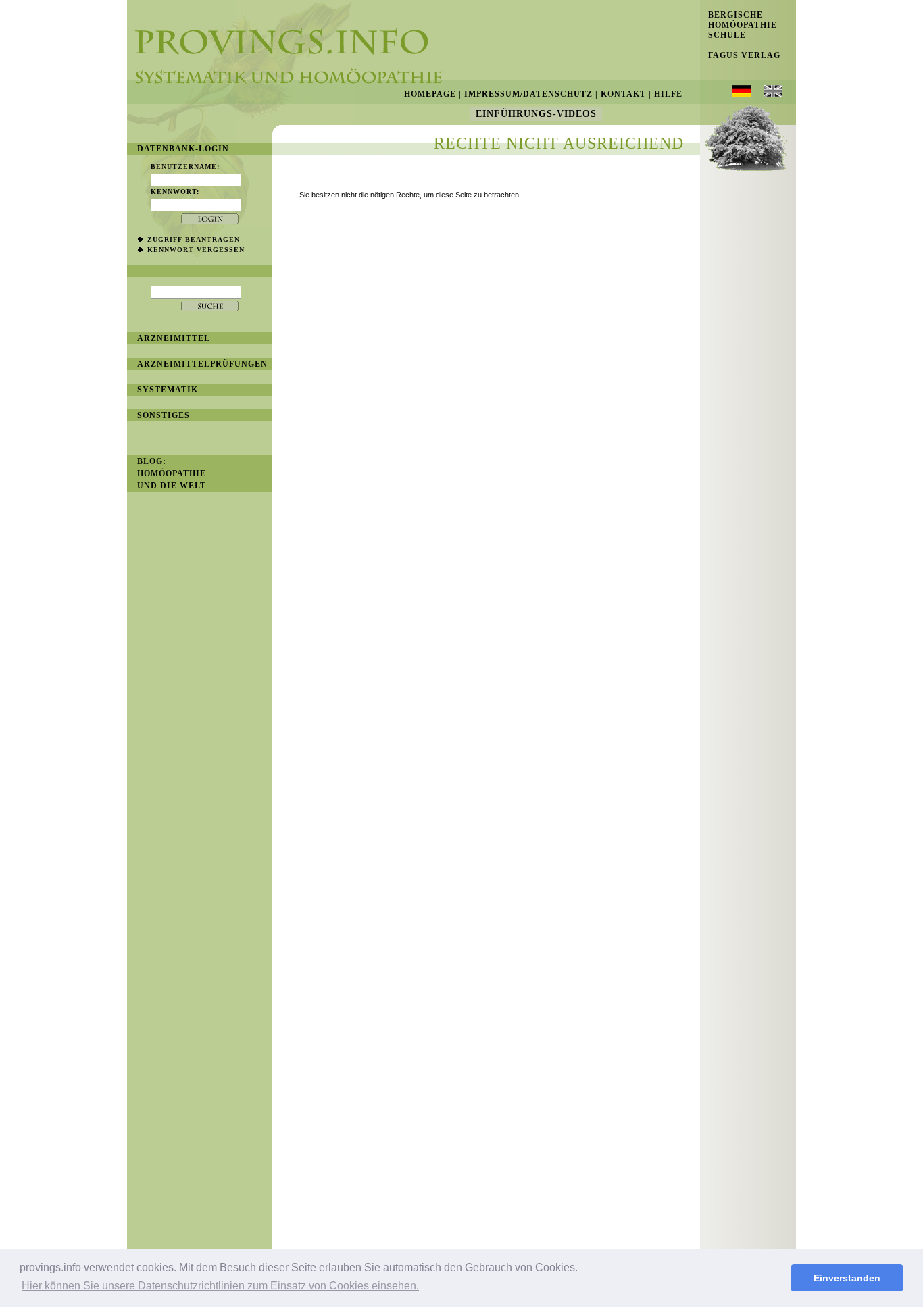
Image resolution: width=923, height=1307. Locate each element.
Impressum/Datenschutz (528, 94)
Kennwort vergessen (196, 249)
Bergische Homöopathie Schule (738, 25)
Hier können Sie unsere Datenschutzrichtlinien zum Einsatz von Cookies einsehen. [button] (220, 1285)
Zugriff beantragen (193, 239)
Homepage (430, 94)
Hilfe (668, 94)
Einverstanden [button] (847, 1278)
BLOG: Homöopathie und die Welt (171, 473)
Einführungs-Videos (536, 114)
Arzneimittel (173, 338)
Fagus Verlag (740, 55)
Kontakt (623, 94)
